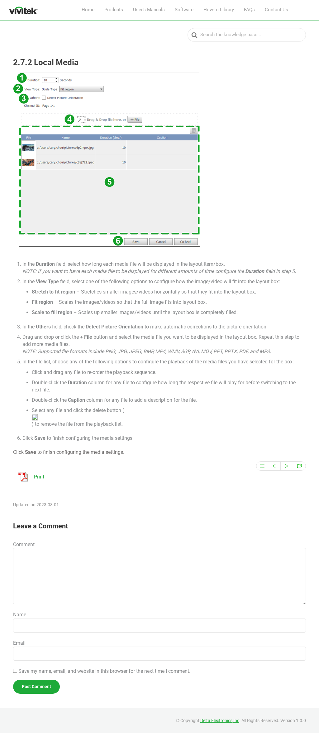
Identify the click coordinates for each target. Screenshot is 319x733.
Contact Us (276, 9)
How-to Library (218, 9)
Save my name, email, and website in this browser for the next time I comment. (104, 671)
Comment (24, 544)
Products (113, 9)
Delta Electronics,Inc (219, 720)
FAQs (249, 9)
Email (19, 643)
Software (184, 9)
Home (88, 9)
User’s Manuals (149, 9)
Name (19, 615)
